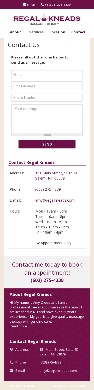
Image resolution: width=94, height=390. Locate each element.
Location (57, 32)
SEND (47, 144)
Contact (78, 32)
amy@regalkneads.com (55, 200)
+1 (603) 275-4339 (57, 4)
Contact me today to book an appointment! (47, 268)
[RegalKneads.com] (47, 18)
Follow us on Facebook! (21, 385)
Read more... (20, 326)
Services (36, 32)
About (15, 32)
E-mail (31, 4)
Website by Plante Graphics (69, 385)
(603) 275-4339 (48, 189)
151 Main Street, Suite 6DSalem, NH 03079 (57, 175)
